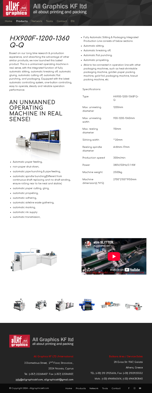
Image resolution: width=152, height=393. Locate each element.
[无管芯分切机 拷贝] (25, 307)
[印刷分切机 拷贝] (48, 307)
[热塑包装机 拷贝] (116, 307)
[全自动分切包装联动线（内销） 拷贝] (93, 307)
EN (72, 21)
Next (134, 304)
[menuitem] (8, 21)
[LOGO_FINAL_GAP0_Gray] (45, 8)
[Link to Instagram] (134, 388)
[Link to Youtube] (140, 388)
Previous (17, 304)
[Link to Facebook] (129, 388)
